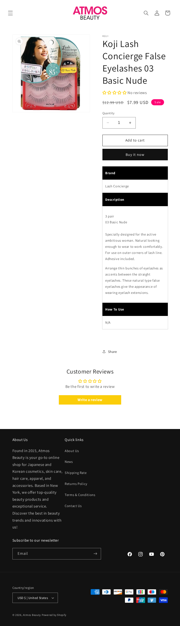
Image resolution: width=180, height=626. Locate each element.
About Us (72, 451)
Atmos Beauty (32, 615)
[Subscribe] (95, 553)
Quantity (108, 113)
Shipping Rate (75, 472)
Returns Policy (76, 483)
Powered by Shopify (54, 615)
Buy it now (135, 154)
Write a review (90, 399)
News (69, 461)
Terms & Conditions (80, 494)
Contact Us (73, 506)
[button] (10, 13)
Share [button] (112, 351)
